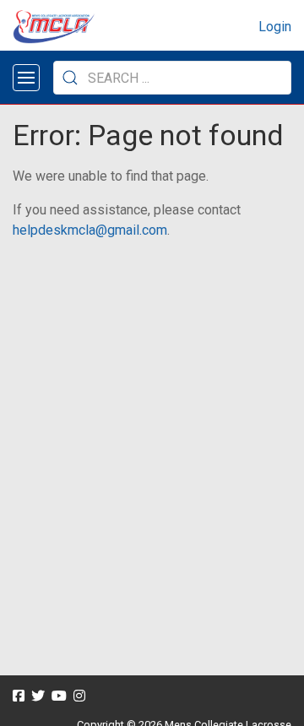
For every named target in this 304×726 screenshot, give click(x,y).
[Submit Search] (70, 78)
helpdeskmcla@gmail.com (90, 230)
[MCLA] (55, 27)
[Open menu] (26, 77)
